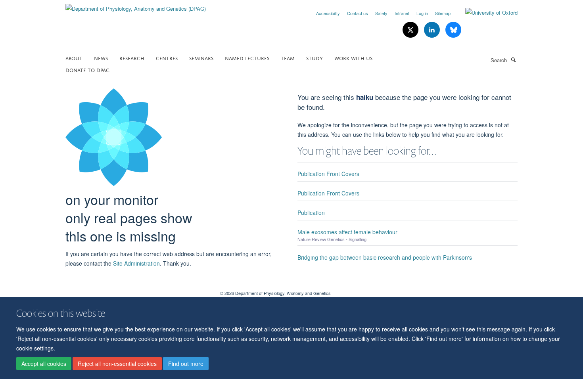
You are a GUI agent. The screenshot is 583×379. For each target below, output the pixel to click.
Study (314, 57)
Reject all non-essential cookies (117, 364)
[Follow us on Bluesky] (453, 30)
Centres (167, 57)
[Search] (513, 59)
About (73, 57)
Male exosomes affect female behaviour (347, 232)
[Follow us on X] (411, 30)
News (101, 57)
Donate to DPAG (87, 69)
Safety (381, 13)
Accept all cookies (43, 364)
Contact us (357, 13)
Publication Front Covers (328, 174)
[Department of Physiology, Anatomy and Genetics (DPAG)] (135, 6)
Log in (422, 13)
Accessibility (328, 13)
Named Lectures (247, 57)
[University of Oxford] (485, 12)
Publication (311, 212)
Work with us (353, 57)
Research (131, 57)
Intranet (402, 13)
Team (288, 57)
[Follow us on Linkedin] (432, 30)
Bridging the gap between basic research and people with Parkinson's (384, 257)
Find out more (185, 364)
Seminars (201, 57)
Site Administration (136, 263)
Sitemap (443, 13)
